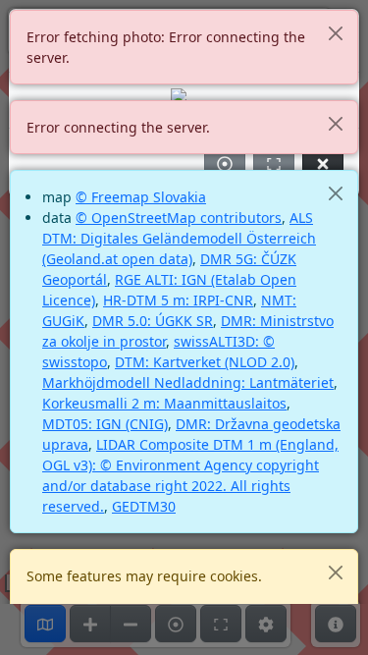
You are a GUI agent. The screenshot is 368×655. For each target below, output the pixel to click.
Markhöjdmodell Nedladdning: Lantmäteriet (188, 382)
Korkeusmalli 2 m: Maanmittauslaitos (164, 403)
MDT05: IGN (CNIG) (105, 423)
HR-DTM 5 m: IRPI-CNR (178, 300)
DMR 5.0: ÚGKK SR (152, 320)
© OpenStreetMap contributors (179, 217)
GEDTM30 (144, 506)
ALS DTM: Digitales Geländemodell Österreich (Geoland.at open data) (179, 238)
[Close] (335, 33)
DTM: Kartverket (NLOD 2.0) (204, 362)
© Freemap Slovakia (141, 197)
